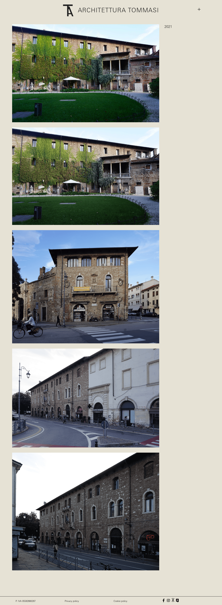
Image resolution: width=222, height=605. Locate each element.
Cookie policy (120, 601)
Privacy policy (72, 601)
